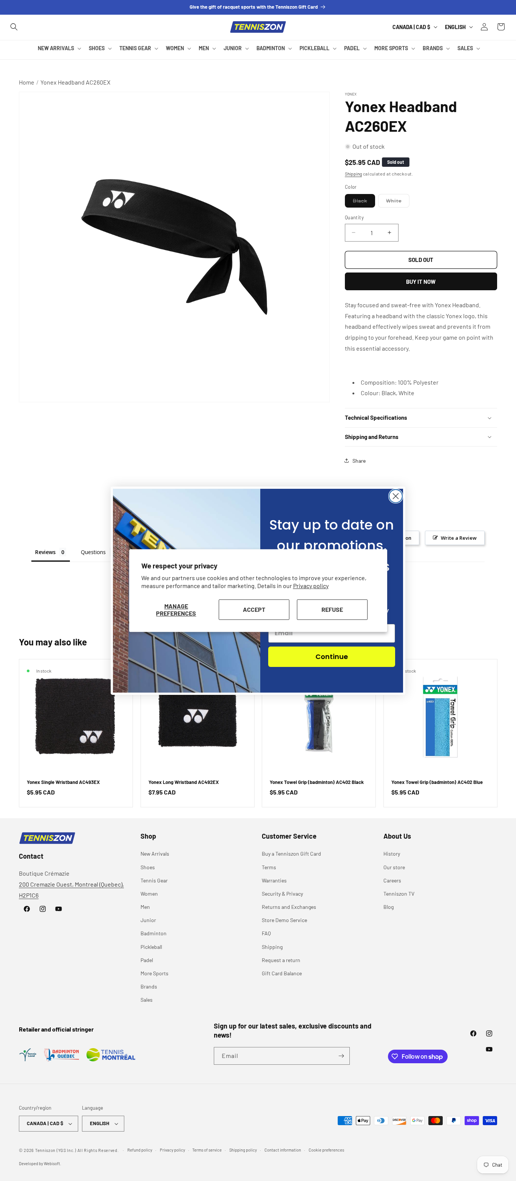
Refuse (332, 609)
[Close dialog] (395, 496)
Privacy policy (311, 585)
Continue (331, 656)
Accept (254, 609)
